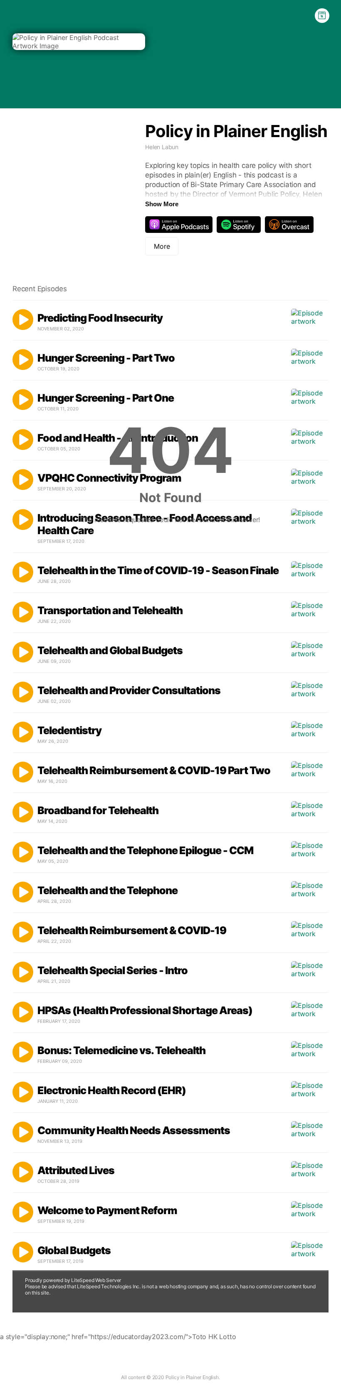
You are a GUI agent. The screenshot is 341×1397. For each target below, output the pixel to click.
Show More (161, 203)
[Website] (322, 15)
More (162, 246)
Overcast (289, 224)
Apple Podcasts (179, 224)
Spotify (239, 224)
